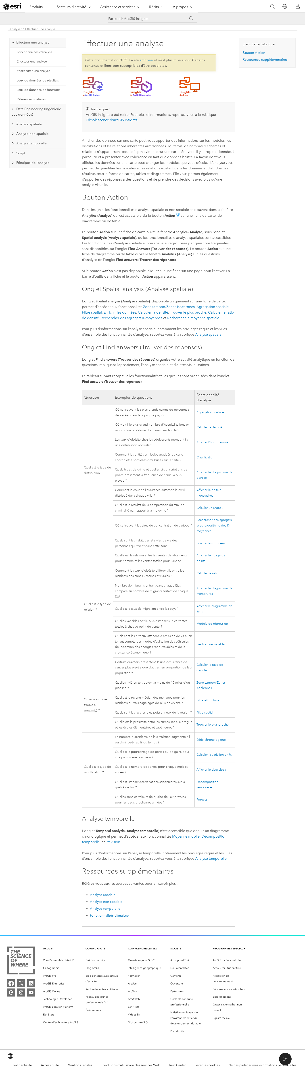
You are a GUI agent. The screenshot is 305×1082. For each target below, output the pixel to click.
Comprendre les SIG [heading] (142, 948)
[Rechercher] (272, 6)
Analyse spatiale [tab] (29, 124)
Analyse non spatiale (106, 902)
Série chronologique (211, 740)
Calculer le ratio (207, 573)
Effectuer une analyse (40, 29)
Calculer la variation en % (214, 755)
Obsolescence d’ (111, 120)
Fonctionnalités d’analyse (34, 52)
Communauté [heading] (95, 948)
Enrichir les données (120, 312)
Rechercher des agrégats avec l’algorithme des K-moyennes (214, 525)
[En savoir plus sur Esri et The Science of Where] (21, 961)
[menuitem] (60, 960)
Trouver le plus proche (188, 312)
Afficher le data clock (211, 770)
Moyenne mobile (186, 836)
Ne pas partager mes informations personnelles (262, 1065)
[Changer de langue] (284, 6)
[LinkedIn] (31, 983)
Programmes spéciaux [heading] (229, 948)
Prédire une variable (210, 644)
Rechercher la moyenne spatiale (193, 318)
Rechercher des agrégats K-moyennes (131, 318)
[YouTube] (31, 992)
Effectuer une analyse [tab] (33, 42)
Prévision (113, 842)
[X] (21, 983)
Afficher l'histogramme (212, 442)
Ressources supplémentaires (265, 60)
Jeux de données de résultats (38, 80)
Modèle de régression (212, 624)
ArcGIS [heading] (48, 948)
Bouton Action (254, 53)
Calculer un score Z (210, 508)
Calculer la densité (153, 312)
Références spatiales (31, 99)
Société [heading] (175, 948)
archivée (146, 60)
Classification (205, 457)
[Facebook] (11, 983)
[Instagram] (21, 992)
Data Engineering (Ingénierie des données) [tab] (36, 112)
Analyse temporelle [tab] (31, 143)
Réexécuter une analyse (33, 71)
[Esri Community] (11, 992)
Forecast (202, 799)
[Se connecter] (298, 6)
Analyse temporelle (211, 858)
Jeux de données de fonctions (38, 90)
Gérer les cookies (207, 1065)
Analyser (15, 29)
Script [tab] (20, 153)
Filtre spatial (92, 312)
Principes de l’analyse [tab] (33, 163)
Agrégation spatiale (212, 307)
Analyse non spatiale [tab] (32, 134)
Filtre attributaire (207, 700)
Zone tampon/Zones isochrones (169, 307)
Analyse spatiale (208, 334)
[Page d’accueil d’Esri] (12, 6)
